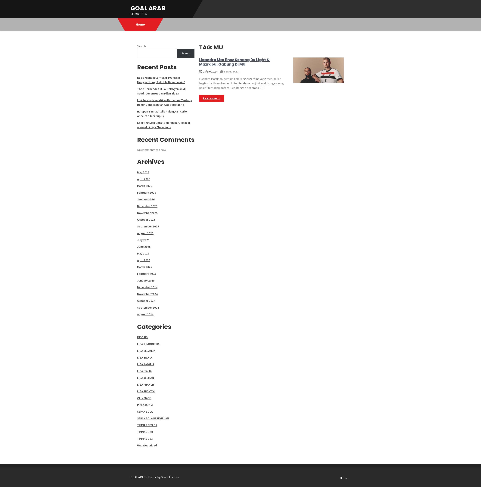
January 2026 (146, 199)
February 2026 (146, 193)
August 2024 (145, 314)
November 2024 (147, 294)
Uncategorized (147, 445)
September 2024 (148, 308)
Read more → (211, 98)
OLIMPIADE (144, 398)
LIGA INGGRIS (145, 364)
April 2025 (143, 260)
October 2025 (146, 220)
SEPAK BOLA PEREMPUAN (153, 418)
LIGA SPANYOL (146, 391)
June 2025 (144, 247)
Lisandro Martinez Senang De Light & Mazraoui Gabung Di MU (234, 62)
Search (141, 46)
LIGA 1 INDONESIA (148, 344)
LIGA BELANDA (146, 351)
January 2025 (146, 280)
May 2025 (143, 253)
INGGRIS (142, 337)
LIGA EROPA (144, 357)
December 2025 (147, 206)
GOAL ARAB (148, 8)
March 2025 (144, 267)
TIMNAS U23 (145, 439)
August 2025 (145, 233)
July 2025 (143, 240)
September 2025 (148, 226)
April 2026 (143, 179)
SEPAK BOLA (231, 71)
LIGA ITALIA (144, 371)
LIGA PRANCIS (146, 385)
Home (140, 24)
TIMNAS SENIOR (147, 425)
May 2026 (143, 172)
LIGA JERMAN (145, 378)
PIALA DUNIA (145, 405)
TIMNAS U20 (145, 432)
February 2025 (146, 274)
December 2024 (147, 287)
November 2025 (147, 213)
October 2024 (146, 301)
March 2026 (144, 186)
